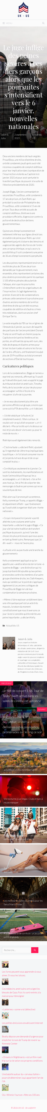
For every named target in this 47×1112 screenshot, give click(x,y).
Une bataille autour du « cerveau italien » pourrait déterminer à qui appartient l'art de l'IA (22, 1078)
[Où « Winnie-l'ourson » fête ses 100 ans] (5, 1089)
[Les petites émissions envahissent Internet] (5, 1017)
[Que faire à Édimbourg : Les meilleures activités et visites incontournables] (23, 772)
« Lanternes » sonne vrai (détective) (18, 1009)
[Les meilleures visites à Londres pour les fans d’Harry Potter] (23, 906)
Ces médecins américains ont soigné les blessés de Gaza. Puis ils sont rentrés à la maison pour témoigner (21, 992)
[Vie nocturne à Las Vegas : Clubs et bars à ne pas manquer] (23, 805)
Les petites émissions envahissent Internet (22, 1023)
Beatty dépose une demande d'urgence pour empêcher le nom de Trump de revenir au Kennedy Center (22, 1040)
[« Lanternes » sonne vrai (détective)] (5, 1003)
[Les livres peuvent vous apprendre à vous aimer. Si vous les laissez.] (5, 966)
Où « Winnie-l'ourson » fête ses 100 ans (21, 1094)
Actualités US (12, 625)
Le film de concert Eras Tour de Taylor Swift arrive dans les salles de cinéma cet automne (23, 696)
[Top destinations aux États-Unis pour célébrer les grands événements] (23, 841)
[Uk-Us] (23, 9)
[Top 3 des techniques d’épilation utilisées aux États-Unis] (23, 874)
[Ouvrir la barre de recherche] (43, 23)
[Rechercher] (35, 950)
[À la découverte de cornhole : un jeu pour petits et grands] (23, 939)
